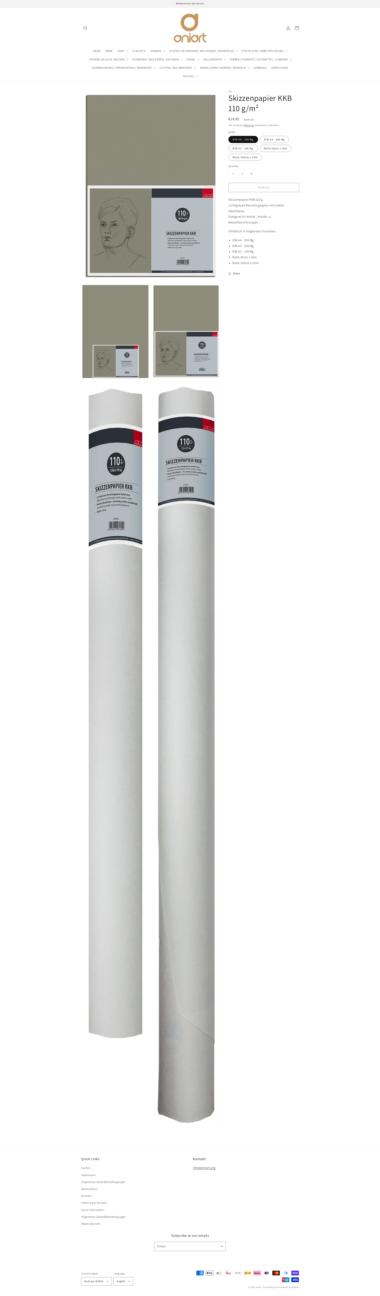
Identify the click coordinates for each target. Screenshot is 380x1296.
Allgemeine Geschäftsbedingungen (103, 1182)
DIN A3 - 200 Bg (274, 139)
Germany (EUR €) (94, 1281)
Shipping (249, 125)
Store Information (92, 1210)
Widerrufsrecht (90, 1223)
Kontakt (86, 1196)
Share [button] (236, 273)
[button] (85, 28)
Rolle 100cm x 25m (245, 157)
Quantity (233, 166)
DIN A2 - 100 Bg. (243, 148)
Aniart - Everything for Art (267, 1287)
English (121, 1281)
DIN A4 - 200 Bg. (243, 139)
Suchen (86, 1168)
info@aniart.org (204, 1168)
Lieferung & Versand (94, 1202)
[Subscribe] (221, 1246)
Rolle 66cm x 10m (275, 148)
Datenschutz (89, 1189)
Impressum (88, 1175)
